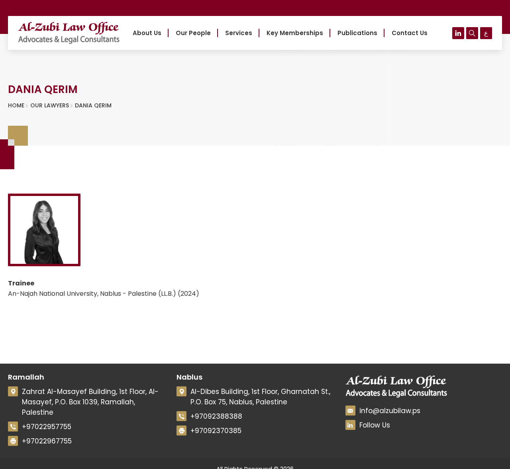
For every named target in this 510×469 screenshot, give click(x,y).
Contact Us (410, 33)
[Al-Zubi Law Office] (69, 33)
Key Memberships (295, 33)
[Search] (472, 33)
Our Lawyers (49, 105)
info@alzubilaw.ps (389, 411)
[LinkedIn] (458, 33)
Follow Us (374, 425)
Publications (357, 33)
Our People (193, 33)
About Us (147, 33)
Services (238, 33)
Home (16, 105)
